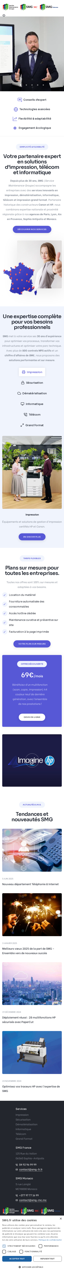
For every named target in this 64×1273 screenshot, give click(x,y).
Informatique (23, 1129)
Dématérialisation (26, 1124)
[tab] (32, 372)
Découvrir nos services (32, 229)
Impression (22, 1114)
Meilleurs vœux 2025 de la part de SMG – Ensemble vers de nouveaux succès (28, 950)
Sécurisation (23, 1119)
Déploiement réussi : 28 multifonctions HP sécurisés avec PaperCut (29, 1019)
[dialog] (32, 1244)
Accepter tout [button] (17, 1258)
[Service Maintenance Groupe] (31, 7)
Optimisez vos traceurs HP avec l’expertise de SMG (31, 1088)
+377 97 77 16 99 (29, 1195)
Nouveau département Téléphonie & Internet (30, 884)
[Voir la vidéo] (32, 760)
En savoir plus (32, 537)
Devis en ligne (32, 717)
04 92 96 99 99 (27, 1164)
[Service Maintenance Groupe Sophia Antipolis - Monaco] (32, 1211)
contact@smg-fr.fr (30, 1169)
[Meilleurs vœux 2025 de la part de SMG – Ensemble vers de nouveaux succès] (32, 914)
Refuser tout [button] (47, 1258)
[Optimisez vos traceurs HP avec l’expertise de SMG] (32, 1052)
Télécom (21, 1134)
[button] (20, 85)
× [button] (61, 1219)
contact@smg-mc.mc (33, 1200)
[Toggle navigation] (4, 15)
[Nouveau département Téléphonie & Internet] (32, 850)
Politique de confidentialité (50, 1240)
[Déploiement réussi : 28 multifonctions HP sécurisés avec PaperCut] (32, 983)
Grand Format (24, 1138)
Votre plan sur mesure (32, 644)
